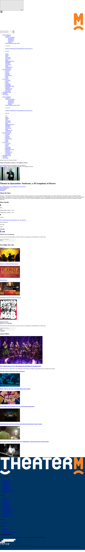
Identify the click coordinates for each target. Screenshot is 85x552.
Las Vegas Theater (6, 484)
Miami (6, 59)
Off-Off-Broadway (20, 48)
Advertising (5, 531)
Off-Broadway (13, 48)
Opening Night (6, 500)
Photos (6, 76)
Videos (6, 77)
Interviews (7, 73)
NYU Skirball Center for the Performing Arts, (9, 165)
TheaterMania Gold (7, 92)
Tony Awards (5, 94)
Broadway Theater (6, 479)
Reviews (7, 71)
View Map (2, 229)
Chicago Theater (6, 480)
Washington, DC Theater (8, 490)
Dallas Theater (6, 506)
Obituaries (7, 74)
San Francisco (8, 64)
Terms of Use (29, 549)
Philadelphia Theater (7, 486)
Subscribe (2, 242)
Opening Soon (11, 38)
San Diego (7, 63)
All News (5, 517)
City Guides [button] (5, 79)
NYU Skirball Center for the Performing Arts (9, 220)
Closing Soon (11, 40)
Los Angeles (8, 58)
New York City (22, 165)
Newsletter (5, 93)
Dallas (6, 56)
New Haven (7, 91)
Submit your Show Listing (14, 43)
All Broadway (11, 39)
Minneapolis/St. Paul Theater (9, 491)
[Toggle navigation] (1, 12)
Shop (4, 530)
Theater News (6, 497)
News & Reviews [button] (6, 69)
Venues (7, 43)
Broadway (13, 37)
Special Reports (8, 75)
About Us (5, 533)
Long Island (7, 57)
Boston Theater (6, 483)
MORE (1, 247)
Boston (6, 53)
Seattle (6, 65)
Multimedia (2, 190)
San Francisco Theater (7, 487)
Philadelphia (7, 62)
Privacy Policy (23, 549)
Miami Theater (6, 485)
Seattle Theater (6, 489)
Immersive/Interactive (4, 187)
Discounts (10, 42)
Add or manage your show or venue (10, 532)
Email (1, 239)
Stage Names (5, 528)
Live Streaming (3, 189)
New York (5, 522)
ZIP (1, 240)
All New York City (29, 48)
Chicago (7, 55)
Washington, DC (8, 67)
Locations (7, 36)
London (4, 523)
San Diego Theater (7, 512)
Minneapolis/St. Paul (9, 61)
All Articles (7, 70)
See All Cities (8, 68)
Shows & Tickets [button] (6, 34)
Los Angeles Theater (7, 481)
